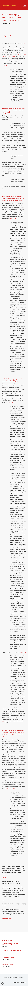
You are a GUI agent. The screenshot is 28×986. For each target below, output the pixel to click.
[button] (2, 983)
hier (3, 721)
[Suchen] (21, 5)
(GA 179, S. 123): (10, 788)
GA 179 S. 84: (13, 218)
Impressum (16, 982)
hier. (24, 43)
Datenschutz (23, 982)
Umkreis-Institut (9, 6)
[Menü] (24, 4)
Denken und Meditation (8, 957)
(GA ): (21, 652)
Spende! (4, 877)
